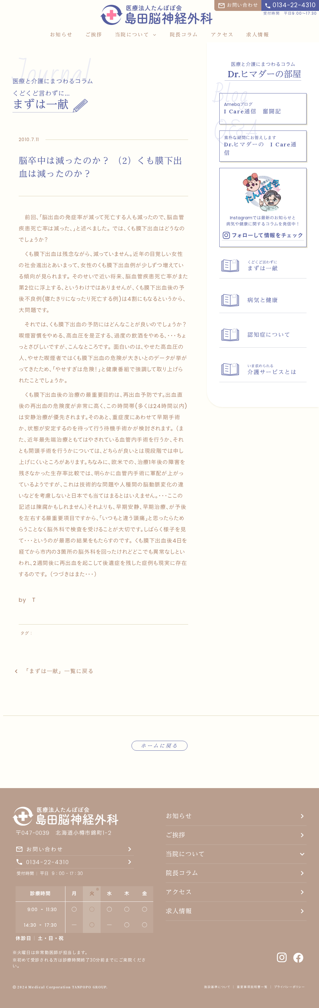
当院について (185, 854)
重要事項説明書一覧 (252, 987)
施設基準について (217, 987)
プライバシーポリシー (290, 987)
